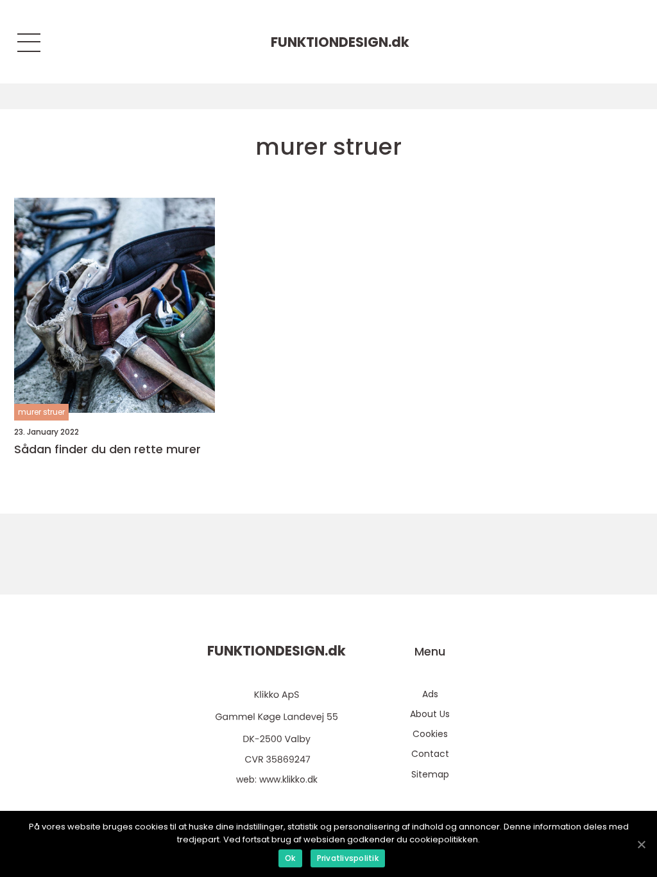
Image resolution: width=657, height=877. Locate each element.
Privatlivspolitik (348, 858)
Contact (430, 753)
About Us (430, 714)
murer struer (41, 411)
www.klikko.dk (288, 779)
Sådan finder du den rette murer (107, 449)
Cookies (430, 733)
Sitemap (430, 774)
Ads (430, 694)
